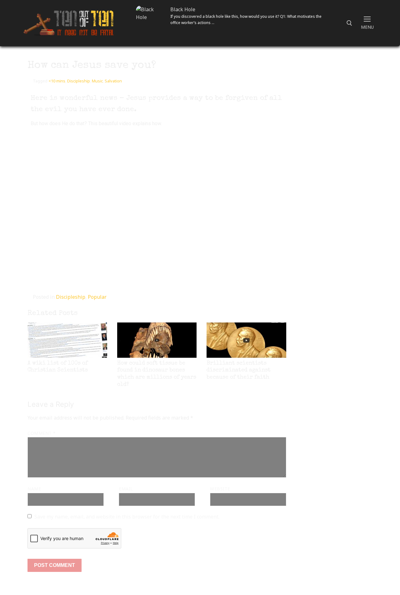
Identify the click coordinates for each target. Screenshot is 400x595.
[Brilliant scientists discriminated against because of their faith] (246, 339)
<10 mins (56, 81)
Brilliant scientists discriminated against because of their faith (239, 371)
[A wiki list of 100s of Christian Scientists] (67, 339)
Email (126, 489)
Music (97, 81)
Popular (97, 296)
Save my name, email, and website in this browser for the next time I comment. (126, 516)
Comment (42, 433)
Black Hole (182, 9)
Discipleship (78, 81)
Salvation (113, 81)
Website (220, 489)
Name (34, 489)
